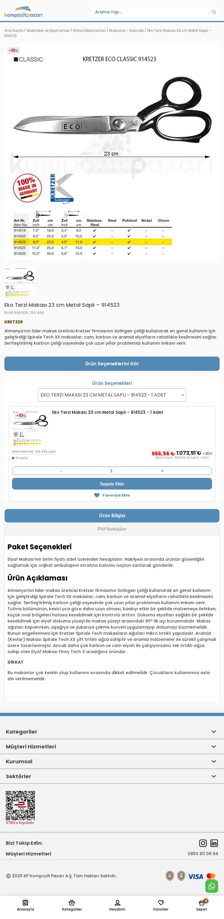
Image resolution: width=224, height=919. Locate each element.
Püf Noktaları (112, 529)
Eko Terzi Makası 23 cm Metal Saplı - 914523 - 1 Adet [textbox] (103, 395)
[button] (25, 906)
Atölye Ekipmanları (89, 30)
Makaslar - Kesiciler (126, 30)
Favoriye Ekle (116, 495)
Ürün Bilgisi (112, 515)
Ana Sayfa (13, 30)
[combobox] (112, 395)
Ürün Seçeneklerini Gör (112, 363)
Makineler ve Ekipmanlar (48, 30)
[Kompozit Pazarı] (23, 12)
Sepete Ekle (112, 483)
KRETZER (13, 322)
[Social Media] (203, 843)
